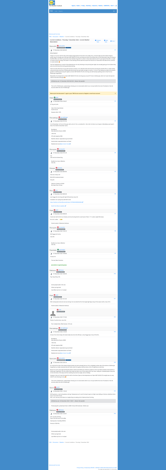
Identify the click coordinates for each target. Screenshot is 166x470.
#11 (115, 298)
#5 (115, 171)
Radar (78, 5)
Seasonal (94, 5)
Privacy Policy (80, 467)
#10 (115, 273)
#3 (115, 121)
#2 (115, 101)
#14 (115, 362)
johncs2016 (62, 46)
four (57, 190)
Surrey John (62, 149)
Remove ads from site (54, 34)
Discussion (55, 36)
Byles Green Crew (64, 144)
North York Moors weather (58, 206)
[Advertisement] (83, 23)
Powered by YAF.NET (89, 467)
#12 (115, 317)
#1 (115, 50)
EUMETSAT (106, 5)
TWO (51, 11)
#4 (115, 152)
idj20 (57, 210)
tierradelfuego (64, 117)
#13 (115, 331)
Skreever (60, 168)
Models (100, 5)
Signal (73, 5)
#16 (115, 413)
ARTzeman (61, 270)
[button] (56, 11)
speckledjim (62, 249)
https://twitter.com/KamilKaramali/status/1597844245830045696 (66, 202)
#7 (115, 213)
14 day (83, 5)
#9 (115, 253)
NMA (57, 97)
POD (60, 309)
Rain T (112, 5)
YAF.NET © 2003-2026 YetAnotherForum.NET (106, 467)
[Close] (115, 93)
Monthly (88, 5)
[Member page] (116, 5)
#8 (115, 231)
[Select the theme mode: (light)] (114, 11)
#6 (115, 194)
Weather (62, 36)
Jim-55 (57, 387)
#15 (115, 391)
